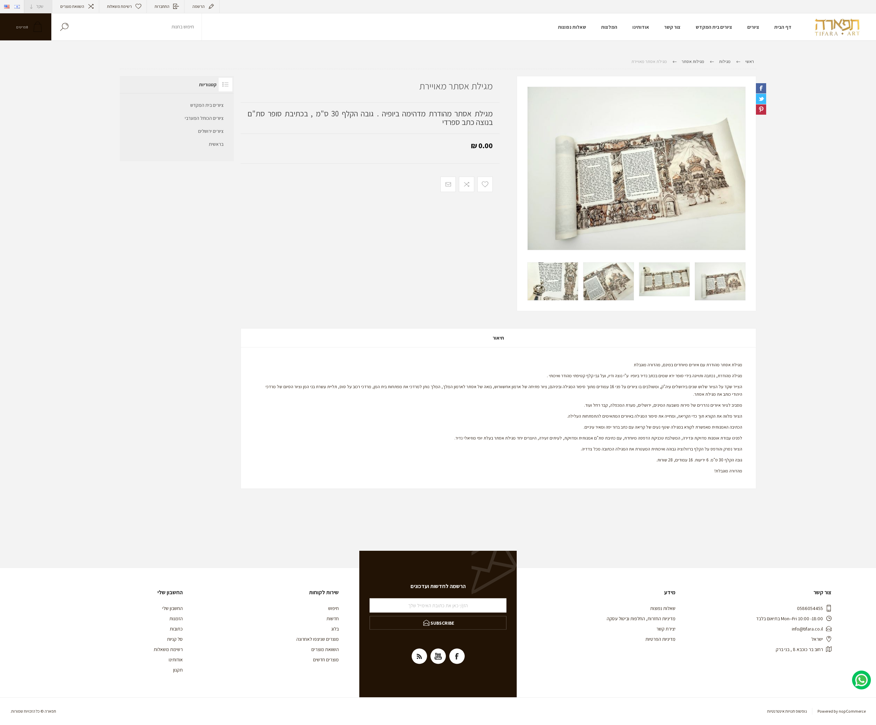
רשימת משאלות (168, 649)
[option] (720, 281)
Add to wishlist (485, 184)
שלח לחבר (448, 184)
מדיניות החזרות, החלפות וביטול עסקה (641, 618)
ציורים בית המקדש (206, 105)
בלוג (335, 629)
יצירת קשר (665, 629)
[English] (7, 6)
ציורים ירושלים (210, 131)
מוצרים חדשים (326, 660)
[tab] (498, 337)
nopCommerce (852, 711)
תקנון (178, 670)
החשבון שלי (172, 608)
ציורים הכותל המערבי (204, 118)
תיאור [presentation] (498, 338)
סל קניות (175, 639)
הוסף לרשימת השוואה (466, 184)
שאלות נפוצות (662, 608)
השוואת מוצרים (72, 6)
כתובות (176, 629)
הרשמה (198, 6)
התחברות (162, 6)
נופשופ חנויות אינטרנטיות (787, 711)
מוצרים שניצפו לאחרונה (317, 639)
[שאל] (762, 119)
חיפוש (64, 26)
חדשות (332, 618)
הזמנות (176, 618)
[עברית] (17, 6)
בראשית (216, 144)
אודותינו (176, 660)
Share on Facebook (761, 88)
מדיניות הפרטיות (660, 639)
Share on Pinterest (761, 109)
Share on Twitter (761, 99)
